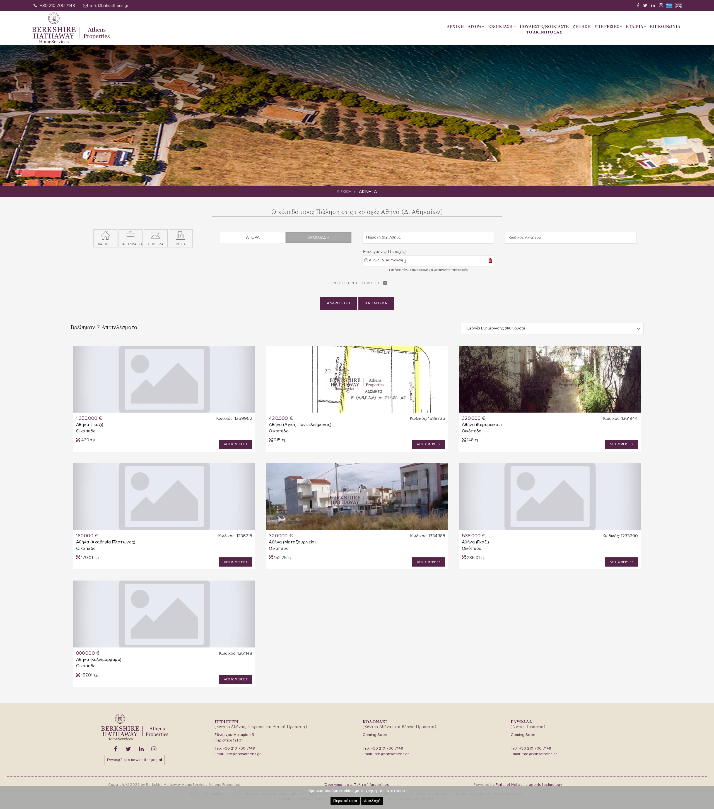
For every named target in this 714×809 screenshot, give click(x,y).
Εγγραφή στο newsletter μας (132, 760)
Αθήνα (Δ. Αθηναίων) (386, 260)
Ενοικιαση (500, 26)
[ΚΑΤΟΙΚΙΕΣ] (105, 236)
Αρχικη (455, 26)
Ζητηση (582, 26)
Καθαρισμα (376, 303)
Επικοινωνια (665, 26)
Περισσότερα (345, 800)
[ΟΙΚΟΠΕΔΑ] (155, 236)
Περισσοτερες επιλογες (353, 283)
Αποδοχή (372, 800)
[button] (385, 261)
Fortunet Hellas (509, 784)
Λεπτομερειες (235, 444)
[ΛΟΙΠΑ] (180, 236)
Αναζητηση (338, 303)
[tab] (428, 261)
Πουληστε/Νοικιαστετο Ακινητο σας (544, 29)
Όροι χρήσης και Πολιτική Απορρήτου (356, 784)
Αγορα (474, 26)
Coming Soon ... (377, 734)
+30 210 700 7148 (57, 5)
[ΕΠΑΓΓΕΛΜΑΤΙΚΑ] (130, 236)
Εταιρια (634, 26)
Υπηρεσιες (607, 26)
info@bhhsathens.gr (109, 5)
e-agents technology (543, 784)
